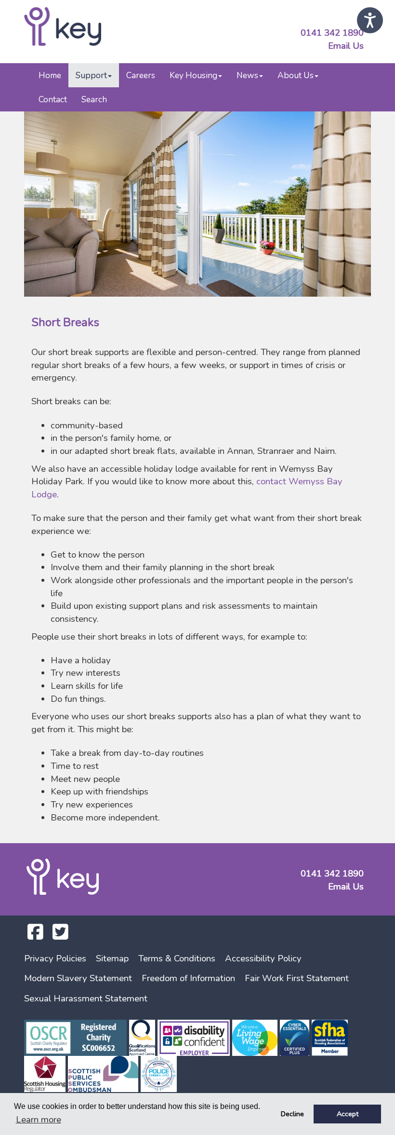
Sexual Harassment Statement (85, 998)
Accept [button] (347, 1114)
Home (50, 75)
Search (94, 99)
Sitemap (112, 958)
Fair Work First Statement (297, 978)
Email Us (346, 46)
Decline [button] (292, 1114)
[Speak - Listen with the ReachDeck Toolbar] (370, 20)
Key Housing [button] (193, 75)
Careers (140, 75)
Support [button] (91, 75)
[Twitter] (60, 936)
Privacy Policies (55, 958)
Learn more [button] (38, 1119)
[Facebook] (35, 936)
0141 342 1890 (332, 33)
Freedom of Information (188, 978)
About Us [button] (295, 75)
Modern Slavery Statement (78, 978)
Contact (53, 99)
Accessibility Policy (263, 958)
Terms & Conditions (176, 958)
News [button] (247, 75)
